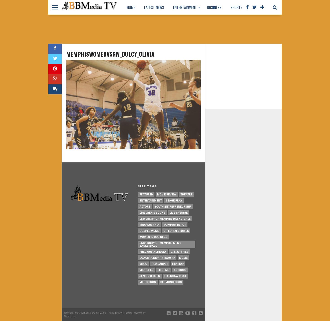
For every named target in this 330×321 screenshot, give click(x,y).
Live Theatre (178, 212)
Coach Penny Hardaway (157, 257)
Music (183, 257)
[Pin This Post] (55, 69)
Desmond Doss (171, 282)
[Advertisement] (165, 29)
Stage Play (174, 200)
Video (143, 264)
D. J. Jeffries (179, 251)
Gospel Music (149, 230)
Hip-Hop (178, 264)
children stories (176, 230)
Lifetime (163, 270)
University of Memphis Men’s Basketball (160, 244)
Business (214, 7)
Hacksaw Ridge (175, 276)
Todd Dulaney (149, 224)
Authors (180, 270)
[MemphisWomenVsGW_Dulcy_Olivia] (133, 148)
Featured (146, 194)
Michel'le (146, 270)
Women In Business (153, 237)
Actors (144, 206)
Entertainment (185, 7)
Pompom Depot (175, 224)
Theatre (186, 194)
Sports (237, 7)
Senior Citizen (149, 276)
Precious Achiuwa (152, 251)
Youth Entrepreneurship (173, 206)
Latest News (154, 7)
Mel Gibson (147, 282)
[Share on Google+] (55, 79)
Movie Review (166, 194)
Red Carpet (160, 264)
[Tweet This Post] (55, 59)
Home (131, 7)
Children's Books (152, 212)
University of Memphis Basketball (165, 218)
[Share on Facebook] (55, 49)
